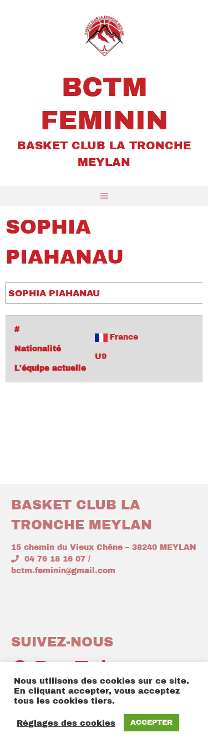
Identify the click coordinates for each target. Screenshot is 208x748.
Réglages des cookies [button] (66, 723)
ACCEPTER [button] (151, 722)
